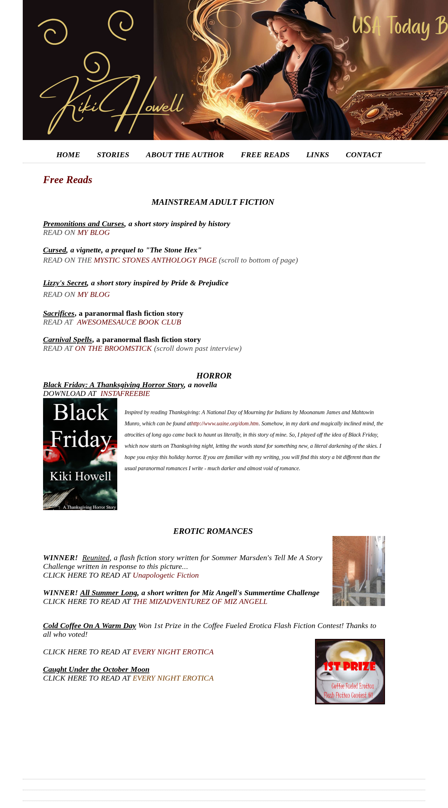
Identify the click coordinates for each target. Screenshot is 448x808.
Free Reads (265, 155)
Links (317, 155)
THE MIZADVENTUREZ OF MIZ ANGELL (200, 601)
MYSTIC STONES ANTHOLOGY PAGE (155, 260)
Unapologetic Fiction (166, 575)
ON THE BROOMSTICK (113, 348)
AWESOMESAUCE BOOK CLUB (129, 322)
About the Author (185, 155)
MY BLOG (93, 232)
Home (68, 155)
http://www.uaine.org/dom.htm (225, 423)
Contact (364, 155)
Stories (113, 155)
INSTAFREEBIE (125, 393)
